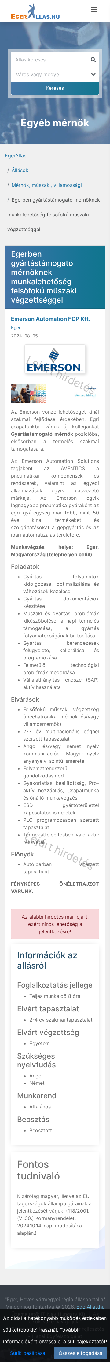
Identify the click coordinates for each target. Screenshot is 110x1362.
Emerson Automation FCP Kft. (50, 319)
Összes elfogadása (80, 1353)
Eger (15, 327)
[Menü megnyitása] (94, 9)
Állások (20, 170)
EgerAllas (15, 155)
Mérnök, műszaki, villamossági (47, 185)
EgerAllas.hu (90, 1307)
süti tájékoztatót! (87, 1341)
